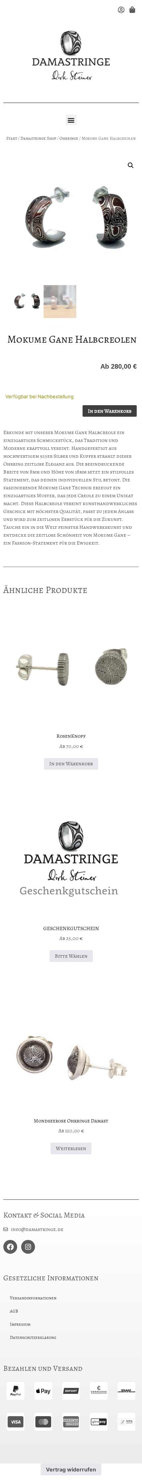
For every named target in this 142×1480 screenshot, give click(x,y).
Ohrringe (68, 138)
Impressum (20, 1324)
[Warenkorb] (131, 9)
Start (11, 138)
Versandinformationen (33, 1298)
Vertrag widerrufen (71, 1469)
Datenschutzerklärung (33, 1337)
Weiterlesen (71, 1148)
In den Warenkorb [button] (71, 763)
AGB (14, 1311)
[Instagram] (28, 1247)
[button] (71, 119)
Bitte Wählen (71, 956)
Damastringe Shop (38, 138)
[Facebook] (10, 1247)
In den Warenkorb (109, 411)
